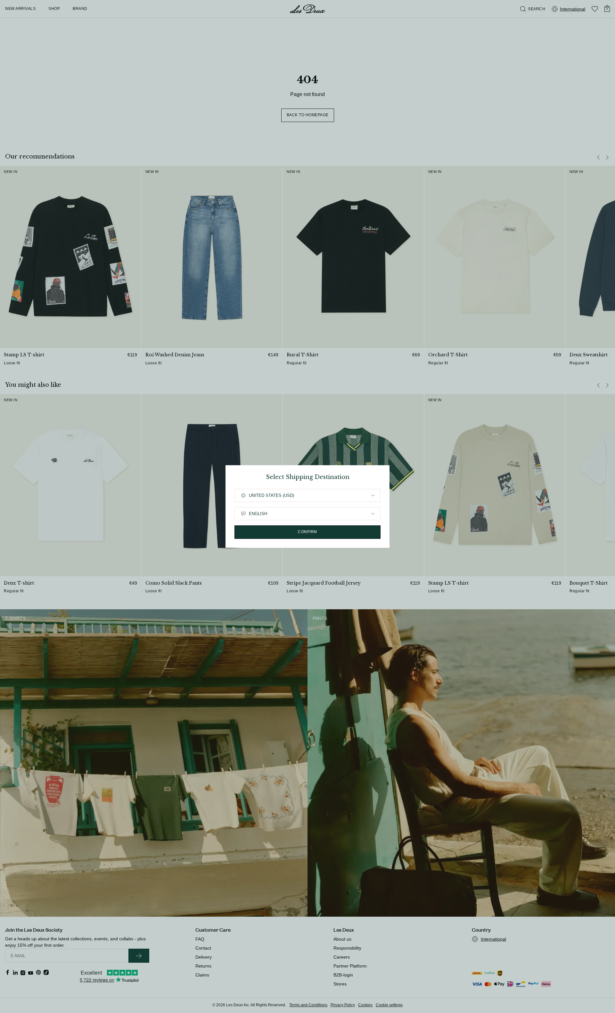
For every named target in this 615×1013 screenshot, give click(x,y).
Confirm (307, 532)
